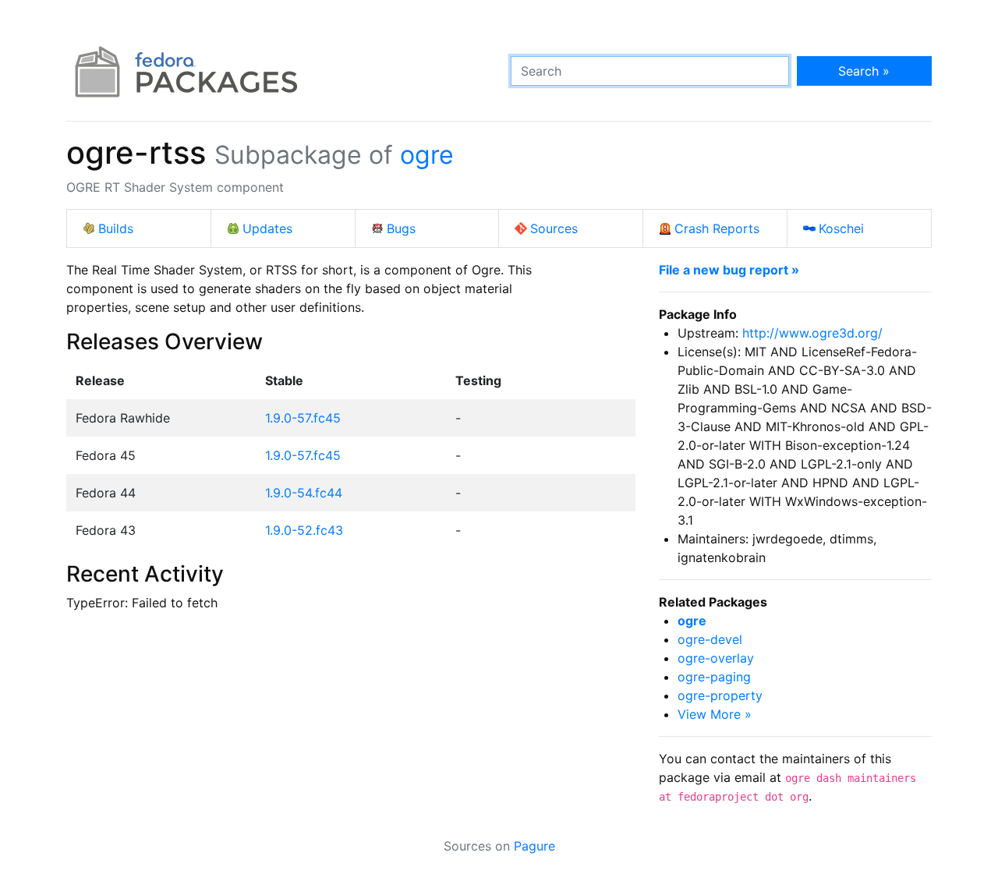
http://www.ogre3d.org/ (812, 333)
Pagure (534, 846)
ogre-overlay (716, 658)
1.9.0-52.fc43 (304, 530)
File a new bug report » (729, 270)
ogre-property (720, 695)
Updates (267, 228)
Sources (554, 228)
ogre (427, 155)
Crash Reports (716, 228)
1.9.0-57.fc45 (303, 418)
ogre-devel (710, 639)
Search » (864, 71)
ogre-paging (714, 677)
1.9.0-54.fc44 (303, 493)
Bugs (401, 228)
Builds (115, 228)
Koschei (841, 228)
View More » (715, 714)
